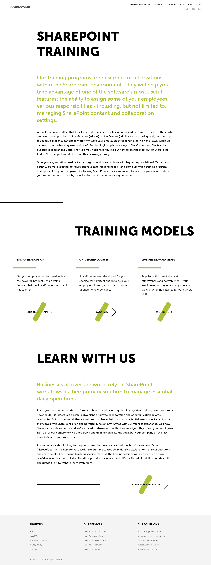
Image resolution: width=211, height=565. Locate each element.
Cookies (33, 549)
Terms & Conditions (38, 540)
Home (32, 531)
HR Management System (148, 540)
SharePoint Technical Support (96, 531)
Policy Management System (149, 531)
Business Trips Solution (147, 549)
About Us (172, 5)
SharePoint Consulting (93, 536)
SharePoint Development (95, 540)
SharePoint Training (92, 549)
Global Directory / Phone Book (151, 536)
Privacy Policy (36, 545)
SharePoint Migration (93, 545)
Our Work (159, 5)
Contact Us (186, 5)
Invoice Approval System (148, 545)
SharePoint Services (139, 5)
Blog (197, 5)
